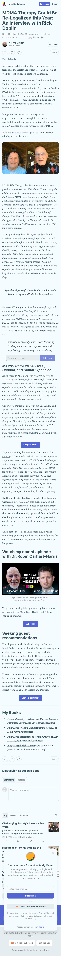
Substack (16, 950)
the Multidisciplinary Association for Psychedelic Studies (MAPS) (30, 88)
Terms (43, 933)
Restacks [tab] (21, 780)
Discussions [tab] (24, 815)
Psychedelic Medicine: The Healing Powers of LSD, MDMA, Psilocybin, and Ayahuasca (32, 739)
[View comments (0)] (12, 52)
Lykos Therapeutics (24, 100)
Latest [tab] (13, 815)
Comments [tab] (9, 780)
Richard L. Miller (16, 43)
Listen (55, 44)
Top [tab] (5, 815)
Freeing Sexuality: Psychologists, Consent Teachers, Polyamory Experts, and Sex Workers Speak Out (32, 721)
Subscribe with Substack (32, 906)
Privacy (35, 933)
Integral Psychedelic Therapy (21, 746)
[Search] (56, 815)
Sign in (55, 4)
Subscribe (44, 4)
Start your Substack (23, 942)
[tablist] (14, 780)
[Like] (5, 52)
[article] (30, 832)
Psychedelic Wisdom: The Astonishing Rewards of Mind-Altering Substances (32, 730)
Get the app (44, 942)
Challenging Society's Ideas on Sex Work (23, 825)
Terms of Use (44, 913)
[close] (53, 853)
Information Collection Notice (35, 916)
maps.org (6, 456)
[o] (30, 158)
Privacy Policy (30, 918)
